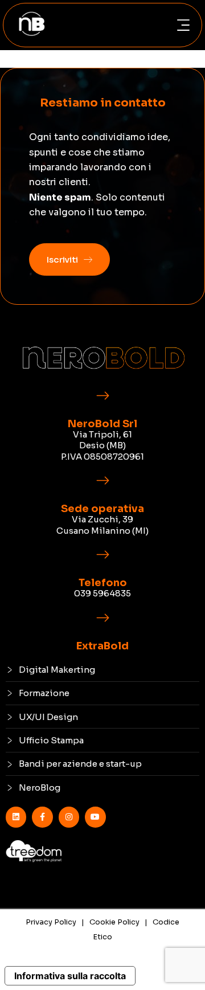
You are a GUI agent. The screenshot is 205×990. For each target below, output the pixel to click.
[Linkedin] (16, 817)
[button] (183, 25)
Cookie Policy (114, 922)
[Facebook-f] (42, 817)
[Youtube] (95, 817)
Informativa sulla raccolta (70, 975)
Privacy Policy (51, 922)
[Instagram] (69, 817)
